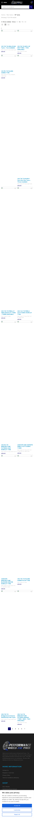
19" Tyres (8, 49)
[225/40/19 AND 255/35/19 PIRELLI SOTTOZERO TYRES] (25, 382)
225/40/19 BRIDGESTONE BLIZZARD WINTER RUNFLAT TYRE (7, 581)
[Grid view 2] (2, 25)
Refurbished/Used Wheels (9, 789)
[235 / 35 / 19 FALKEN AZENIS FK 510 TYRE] (25, 516)
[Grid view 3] (5, 25)
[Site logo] (17, 2)
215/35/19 (13, 74)
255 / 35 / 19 (21, 451)
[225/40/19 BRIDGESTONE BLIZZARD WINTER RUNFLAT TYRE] (9, 516)
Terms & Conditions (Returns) (10, 777)
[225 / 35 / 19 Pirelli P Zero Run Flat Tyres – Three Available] (25, 116)
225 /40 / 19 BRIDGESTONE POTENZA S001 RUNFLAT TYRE (6, 447)
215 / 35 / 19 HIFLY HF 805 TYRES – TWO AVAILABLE (23, 48)
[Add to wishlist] (15, 31)
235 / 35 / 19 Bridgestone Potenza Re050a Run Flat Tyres (8, 715)
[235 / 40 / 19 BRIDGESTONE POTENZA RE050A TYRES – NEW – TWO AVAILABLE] (25, 651)
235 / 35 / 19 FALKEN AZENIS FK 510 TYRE (23, 579)
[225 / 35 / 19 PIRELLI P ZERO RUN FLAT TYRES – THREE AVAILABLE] (9, 248)
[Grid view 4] (8, 25)
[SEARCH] (31, 7)
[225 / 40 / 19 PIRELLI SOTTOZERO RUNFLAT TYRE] (25, 248)
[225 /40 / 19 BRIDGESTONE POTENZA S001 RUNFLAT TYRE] (9, 382)
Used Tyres (13, 49)
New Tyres (10, 15)
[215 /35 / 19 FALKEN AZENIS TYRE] (9, 62)
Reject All (17, 814)
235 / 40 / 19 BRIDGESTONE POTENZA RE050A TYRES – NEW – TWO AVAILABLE (23, 717)
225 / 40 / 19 (14, 451)
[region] (17, 804)
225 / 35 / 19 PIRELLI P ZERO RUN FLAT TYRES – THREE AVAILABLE (8, 312)
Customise (17, 810)
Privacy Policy (6, 775)
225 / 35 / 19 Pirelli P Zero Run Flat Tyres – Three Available (24, 180)
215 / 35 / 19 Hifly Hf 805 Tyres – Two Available (8, 47)
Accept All (17, 805)
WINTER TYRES (6, 587)
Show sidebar (7, 21)
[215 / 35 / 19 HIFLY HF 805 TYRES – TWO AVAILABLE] (25, 37)
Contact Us (5, 770)
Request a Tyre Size (8, 772)
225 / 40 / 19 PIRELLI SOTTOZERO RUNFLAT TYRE (24, 312)
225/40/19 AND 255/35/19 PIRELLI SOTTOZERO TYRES (25, 446)
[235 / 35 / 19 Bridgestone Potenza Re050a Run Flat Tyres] (9, 651)
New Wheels (6, 786)
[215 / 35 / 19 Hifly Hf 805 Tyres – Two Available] (9, 37)
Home (3, 15)
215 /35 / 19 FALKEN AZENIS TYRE (7, 71)
